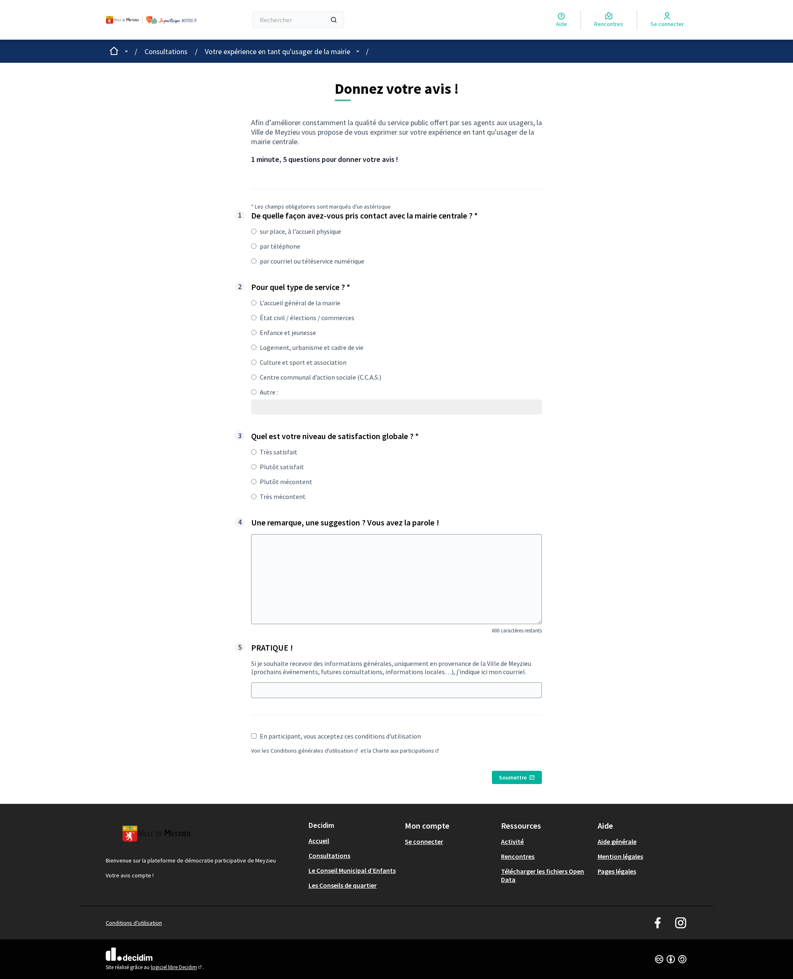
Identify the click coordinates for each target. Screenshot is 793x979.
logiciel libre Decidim (177, 967)
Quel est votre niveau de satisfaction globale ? (335, 436)
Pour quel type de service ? (300, 287)
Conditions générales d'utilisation (315, 750)
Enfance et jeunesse (288, 332)
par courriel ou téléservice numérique (312, 261)
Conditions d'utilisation (134, 923)
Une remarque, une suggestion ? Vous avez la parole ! (345, 522)
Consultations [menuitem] (329, 855)
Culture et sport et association (303, 362)
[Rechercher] (333, 20)
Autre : (269, 392)
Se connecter (424, 841)
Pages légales (617, 871)
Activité (512, 841)
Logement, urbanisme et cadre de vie (311, 347)
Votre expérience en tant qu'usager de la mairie (277, 51)
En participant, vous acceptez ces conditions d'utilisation (340, 736)
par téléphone (280, 246)
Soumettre (513, 777)
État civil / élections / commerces (307, 318)
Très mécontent (283, 496)
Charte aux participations (406, 750)
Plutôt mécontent (286, 482)
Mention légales (620, 856)
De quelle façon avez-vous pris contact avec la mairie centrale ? (364, 215)
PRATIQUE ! (272, 647)
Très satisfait (278, 452)
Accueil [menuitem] (319, 840)
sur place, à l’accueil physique (300, 231)
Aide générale (617, 841)
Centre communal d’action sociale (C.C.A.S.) (320, 377)
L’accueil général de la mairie (300, 303)
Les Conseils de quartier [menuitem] (343, 885)
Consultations (166, 51)
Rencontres (517, 856)
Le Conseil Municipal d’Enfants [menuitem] (352, 870)
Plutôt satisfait (282, 467)
